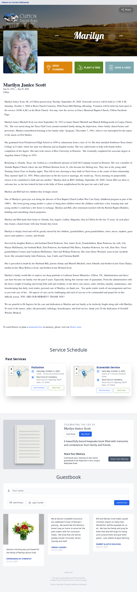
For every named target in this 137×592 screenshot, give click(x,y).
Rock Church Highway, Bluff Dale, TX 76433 (49, 381)
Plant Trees (56, 388)
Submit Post (121, 502)
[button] (18, 373)
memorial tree (35, 326)
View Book (70, 434)
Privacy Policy (61, 580)
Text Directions (39, 388)
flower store (75, 326)
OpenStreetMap (71, 584)
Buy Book (85, 434)
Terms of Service (76, 580)
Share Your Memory (119, 459)
